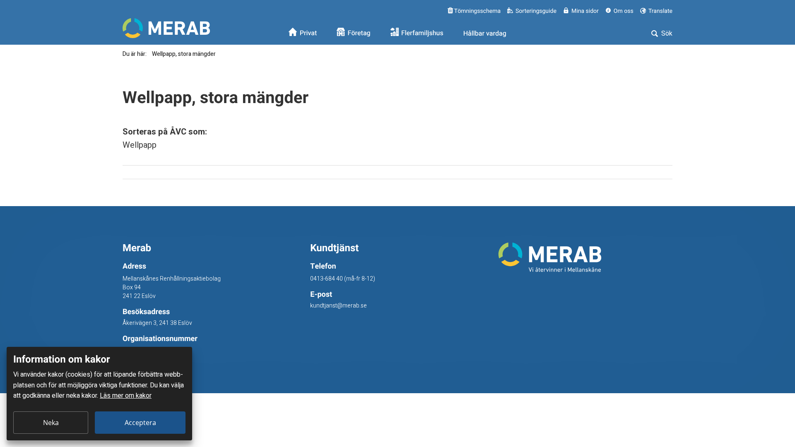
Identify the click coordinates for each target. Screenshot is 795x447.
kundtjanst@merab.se (338, 305)
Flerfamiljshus (422, 33)
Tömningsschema (477, 11)
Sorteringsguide (536, 11)
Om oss (624, 11)
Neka (51, 422)
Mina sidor (585, 11)
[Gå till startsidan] (585, 257)
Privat (308, 33)
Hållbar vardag (484, 33)
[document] (99, 393)
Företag (359, 33)
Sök (666, 33)
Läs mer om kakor (126, 396)
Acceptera (140, 422)
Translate (659, 11)
